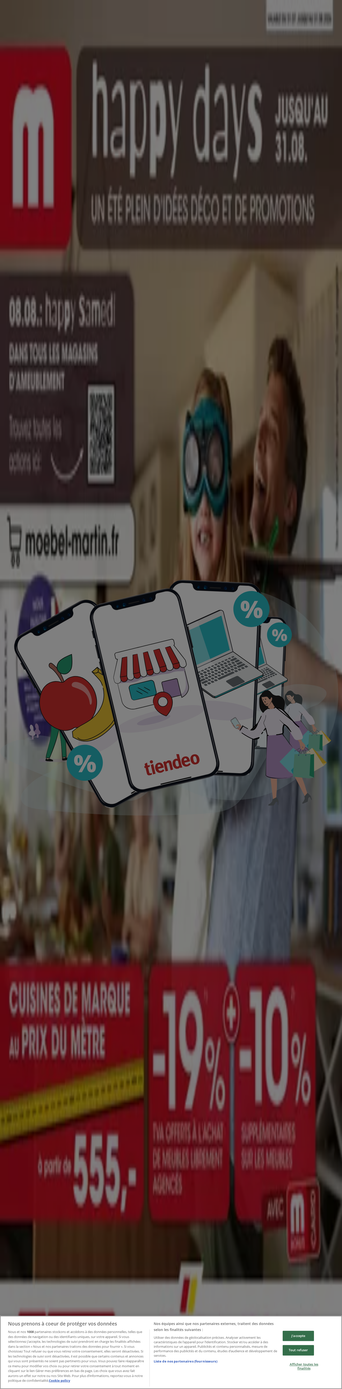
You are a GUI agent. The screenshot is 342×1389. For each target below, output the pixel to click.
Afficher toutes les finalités (304, 1366)
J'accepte (298, 1335)
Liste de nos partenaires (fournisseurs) (185, 1361)
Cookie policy (59, 1380)
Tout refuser (298, 1350)
